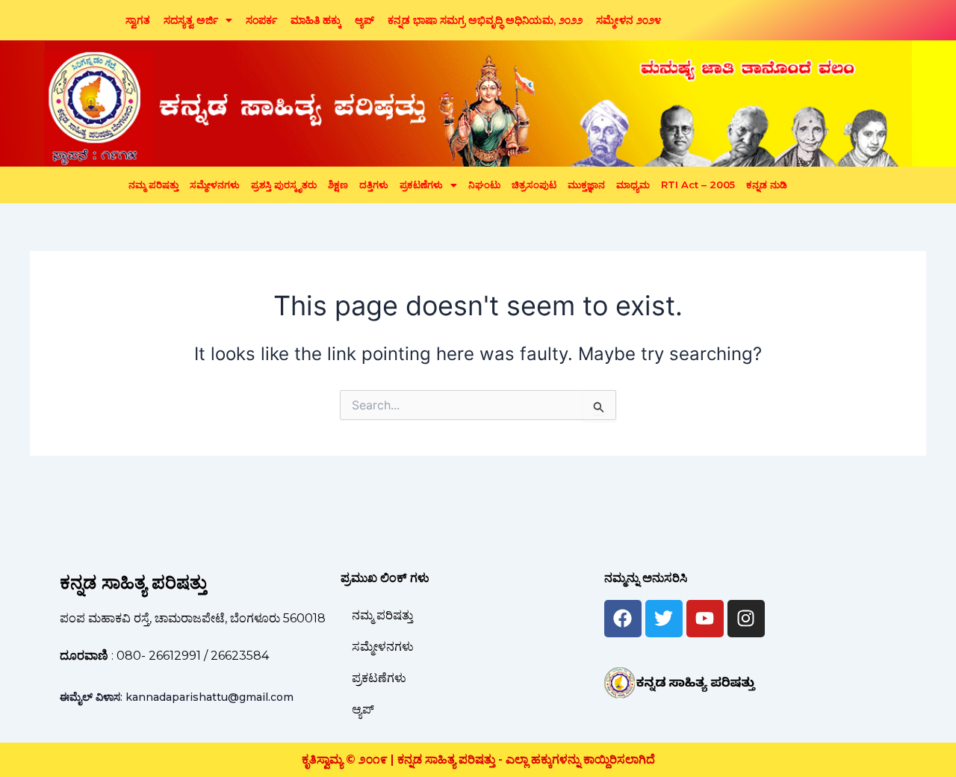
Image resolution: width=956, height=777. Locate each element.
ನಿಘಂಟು (484, 185)
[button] (198, 20)
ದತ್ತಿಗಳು (373, 185)
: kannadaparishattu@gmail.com (177, 697)
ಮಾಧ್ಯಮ (633, 185)
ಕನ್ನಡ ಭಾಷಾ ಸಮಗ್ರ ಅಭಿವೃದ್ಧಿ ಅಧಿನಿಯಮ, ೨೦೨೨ (485, 20)
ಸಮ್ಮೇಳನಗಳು (215, 185)
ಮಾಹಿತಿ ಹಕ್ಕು (316, 20)
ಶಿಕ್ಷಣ (338, 185)
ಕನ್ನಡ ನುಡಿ (766, 185)
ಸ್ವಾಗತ (137, 20)
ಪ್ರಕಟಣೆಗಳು (421, 185)
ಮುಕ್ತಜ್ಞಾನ (586, 185)
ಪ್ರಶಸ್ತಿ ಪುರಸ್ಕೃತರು (284, 185)
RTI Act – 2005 (698, 185)
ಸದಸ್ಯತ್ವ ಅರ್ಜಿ (191, 20)
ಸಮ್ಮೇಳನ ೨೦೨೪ (628, 20)
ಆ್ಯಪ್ (364, 20)
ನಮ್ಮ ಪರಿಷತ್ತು (153, 185)
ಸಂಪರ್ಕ (261, 20)
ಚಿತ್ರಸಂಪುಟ (534, 185)
